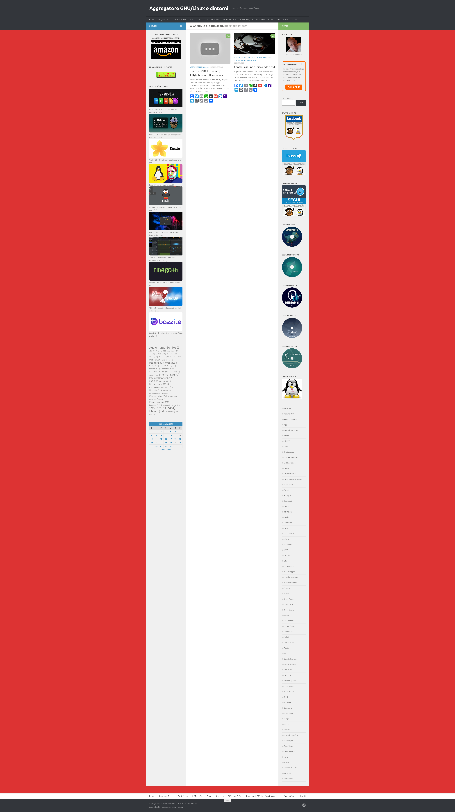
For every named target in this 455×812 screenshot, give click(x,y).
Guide (205, 19)
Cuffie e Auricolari (291, 457)
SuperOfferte (282, 19)
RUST (177, 405)
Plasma (152, 399)
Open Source (289, 610)
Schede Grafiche (290, 659)
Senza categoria (290, 664)
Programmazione (159, 402)
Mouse (286, 594)
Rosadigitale (289, 643)
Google (175, 372)
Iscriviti (294, 19)
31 (171, 446)
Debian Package (290, 463)
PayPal (286, 615)
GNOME (164, 372)
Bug (162, 354)
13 (152, 439)
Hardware (288, 523)
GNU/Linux (288, 512)
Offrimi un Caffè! (229, 19)
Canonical (172, 354)
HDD (253, 57)
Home (151, 19)
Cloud (153, 357)
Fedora (154, 369)
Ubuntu (157, 411)
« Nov (162, 450)
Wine (152, 414)
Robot (286, 637)
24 (171, 443)
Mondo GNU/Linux (264, 57)
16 (166, 439)
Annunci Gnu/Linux (291, 419)
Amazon (287, 408)
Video (286, 762)
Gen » (168, 450)
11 (175, 435)
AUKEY (287, 441)
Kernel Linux (159, 384)
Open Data (288, 604)
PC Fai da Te (194, 19)
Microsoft (166, 393)
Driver (163, 366)
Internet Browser (161, 378)
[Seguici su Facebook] (181, 26)
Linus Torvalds (156, 387)
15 (161, 439)
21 (156, 443)
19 (180, 439)
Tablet (286, 724)
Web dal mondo (290, 768)
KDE (153, 381)
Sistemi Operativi (290, 681)
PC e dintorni (239, 60)
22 (161, 443)
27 (152, 446)
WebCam (287, 773)
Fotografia (288, 495)
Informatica (169, 374)
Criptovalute (289, 452)
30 (166, 446)
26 (180, 443)
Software (287, 702)
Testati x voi (288, 746)
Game (153, 372)
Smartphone (289, 686)
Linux (169, 387)
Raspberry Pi (155, 405)
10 (171, 435)
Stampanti (288, 708)
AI (152, 351)
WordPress (288, 779)
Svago (286, 719)
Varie (286, 757)
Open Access (289, 599)
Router (286, 648)
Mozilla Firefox (158, 396)
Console (287, 446)
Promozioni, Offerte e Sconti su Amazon (256, 19)
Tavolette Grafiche (291, 735)
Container (176, 357)
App (285, 425)
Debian (155, 360)
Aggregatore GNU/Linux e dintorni (188, 8)
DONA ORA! (294, 87)
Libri (285, 561)
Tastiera (287, 730)
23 (166, 443)
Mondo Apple (289, 572)
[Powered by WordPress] (159, 807)
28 (156, 446)
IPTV (286, 550)
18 (175, 439)
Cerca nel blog (287, 98)
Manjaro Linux (155, 393)
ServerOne (288, 670)
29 (161, 446)
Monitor (287, 588)
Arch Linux (172, 351)
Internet (287, 539)
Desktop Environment (163, 362)
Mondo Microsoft (291, 583)
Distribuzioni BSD (290, 474)
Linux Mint (155, 390)
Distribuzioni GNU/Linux (199, 67)
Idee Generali (289, 534)
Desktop (167, 360)
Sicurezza (215, 19)
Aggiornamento (164, 347)
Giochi (286, 506)
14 (156, 439)
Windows (172, 412)
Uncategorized (290, 751)
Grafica (153, 375)
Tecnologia (251, 60)
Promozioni (288, 632)
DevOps (154, 366)
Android (161, 351)
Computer (164, 357)
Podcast (162, 399)
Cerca (301, 103)
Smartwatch (289, 692)
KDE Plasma (165, 381)
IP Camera (288, 545)
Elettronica (239, 57)
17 (171, 439)
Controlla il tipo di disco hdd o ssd (254, 66)
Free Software (168, 369)
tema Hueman (178, 807)
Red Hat (168, 405)
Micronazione (289, 566)
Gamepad (288, 501)
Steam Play (288, 713)
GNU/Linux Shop (164, 19)
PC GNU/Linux (180, 19)
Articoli (153, 354)
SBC (285, 653)
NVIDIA (172, 396)
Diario (286, 468)
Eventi (286, 490)
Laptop (287, 555)
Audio (286, 436)
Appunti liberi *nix (291, 430)
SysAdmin (162, 408)
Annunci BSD (289, 414)
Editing (171, 366)
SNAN (286, 697)
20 (152, 443)
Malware (167, 390)
